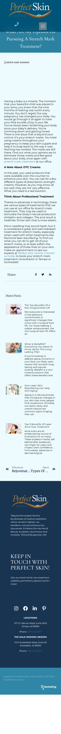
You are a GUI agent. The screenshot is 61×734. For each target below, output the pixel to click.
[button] (43, 26)
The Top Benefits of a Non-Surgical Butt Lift (37, 306)
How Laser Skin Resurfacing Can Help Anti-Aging (37, 388)
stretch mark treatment (19, 161)
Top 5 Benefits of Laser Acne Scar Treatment (38, 425)
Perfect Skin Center (30, 253)
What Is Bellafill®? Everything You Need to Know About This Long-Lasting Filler (39, 348)
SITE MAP (49, 676)
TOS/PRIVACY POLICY (14, 680)
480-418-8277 (34, 631)
